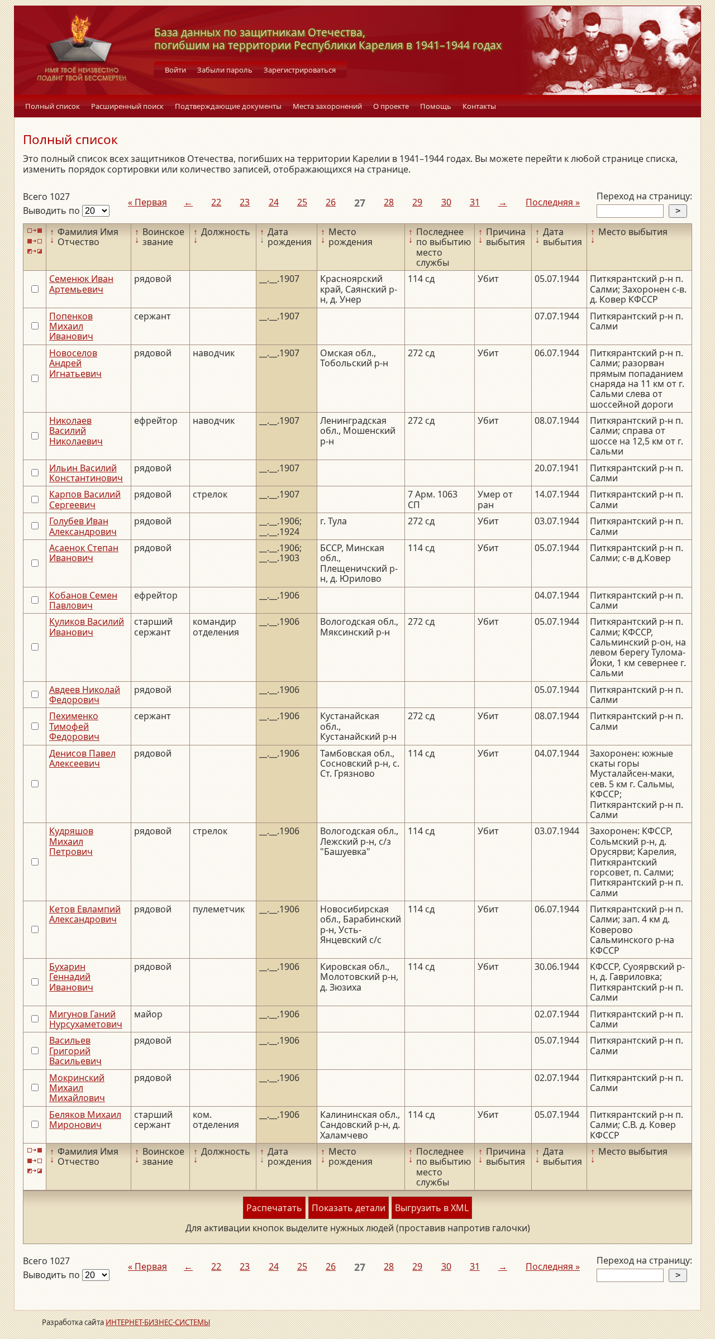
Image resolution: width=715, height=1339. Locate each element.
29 (417, 202)
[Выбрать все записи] (34, 231)
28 (389, 202)
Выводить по (52, 210)
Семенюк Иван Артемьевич (81, 283)
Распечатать (274, 1208)
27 (359, 202)
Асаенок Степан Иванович (83, 553)
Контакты (479, 106)
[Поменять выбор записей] (34, 251)
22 (216, 202)
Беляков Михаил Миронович (85, 1119)
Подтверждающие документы (228, 106)
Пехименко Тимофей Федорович (74, 726)
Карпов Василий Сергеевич (85, 499)
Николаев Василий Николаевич (76, 430)
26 (331, 202)
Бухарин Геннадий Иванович (71, 976)
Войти (175, 70)
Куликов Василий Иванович (86, 626)
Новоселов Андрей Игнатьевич (75, 363)
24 (274, 202)
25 (302, 202)
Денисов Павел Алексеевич (82, 758)
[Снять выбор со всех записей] (34, 241)
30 (446, 202)
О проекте (391, 106)
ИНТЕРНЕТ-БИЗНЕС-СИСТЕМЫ (158, 1322)
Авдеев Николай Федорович (84, 694)
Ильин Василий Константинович (86, 473)
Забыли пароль (224, 70)
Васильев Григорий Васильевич (75, 1050)
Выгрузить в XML (432, 1208)
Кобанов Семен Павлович (83, 600)
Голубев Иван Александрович (83, 526)
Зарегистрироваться (300, 70)
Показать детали (348, 1208)
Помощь (435, 106)
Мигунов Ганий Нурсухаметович (85, 1019)
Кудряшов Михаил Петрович (71, 841)
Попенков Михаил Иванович (71, 326)
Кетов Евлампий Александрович (85, 914)
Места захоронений (327, 106)
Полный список (52, 106)
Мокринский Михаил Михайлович (77, 1088)
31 (475, 202)
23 (245, 202)
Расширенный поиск (127, 106)
